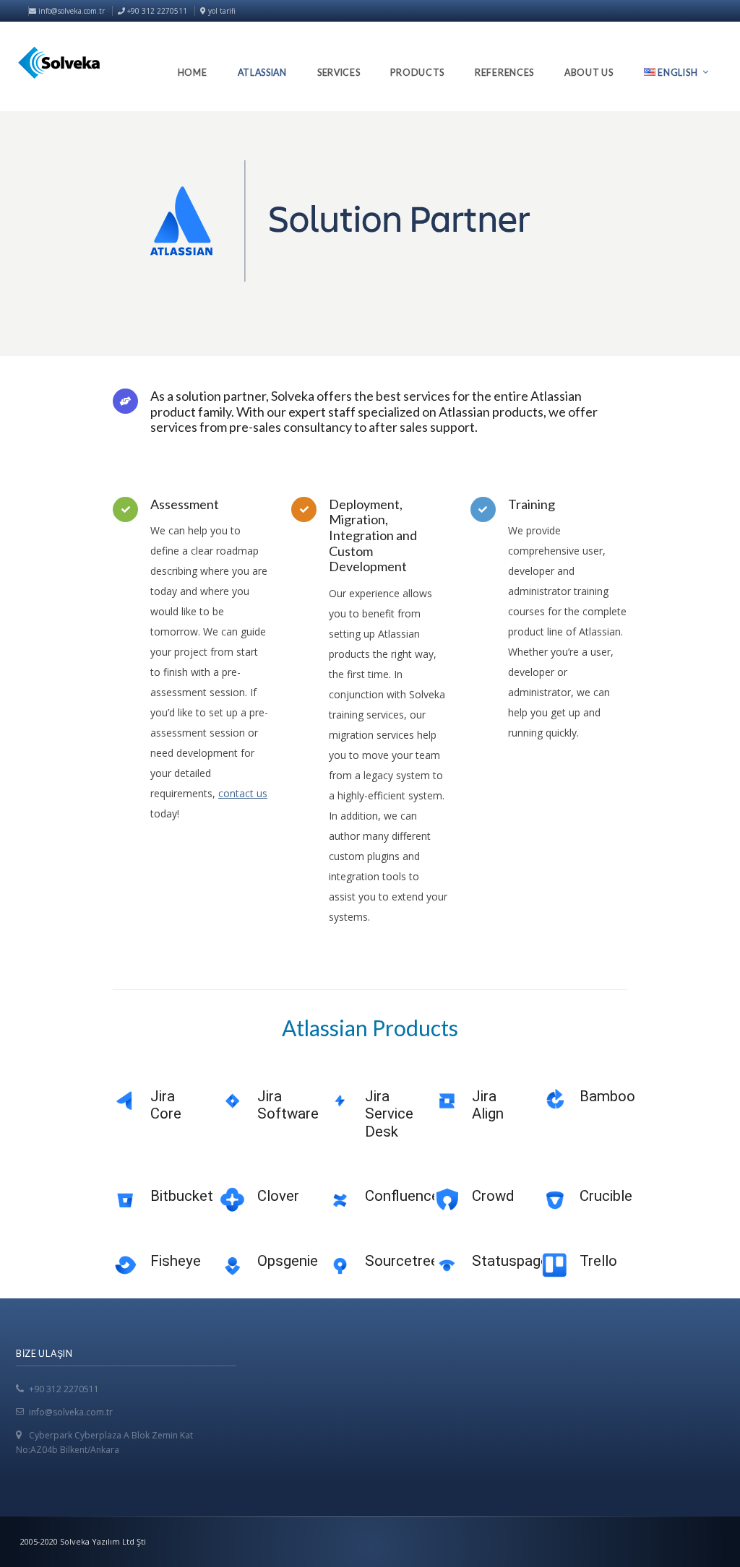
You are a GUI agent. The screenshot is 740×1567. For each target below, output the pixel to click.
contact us (242, 793)
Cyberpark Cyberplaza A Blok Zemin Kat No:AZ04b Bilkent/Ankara (104, 1442)
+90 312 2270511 (64, 1389)
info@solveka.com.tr (70, 11)
